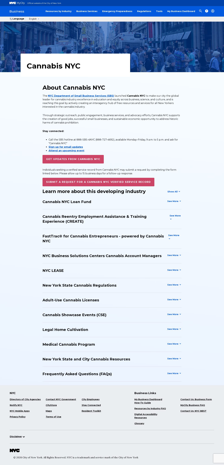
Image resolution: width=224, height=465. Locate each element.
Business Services (86, 11)
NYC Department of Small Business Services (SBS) (81, 95)
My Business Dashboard (181, 11)
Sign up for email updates (66, 147)
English (33, 19)
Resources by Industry (58, 11)
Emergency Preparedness (117, 11)
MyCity (21, 3)
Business (16, 11)
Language (18, 18)
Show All (172, 191)
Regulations (144, 11)
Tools (159, 11)
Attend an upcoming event (66, 150)
